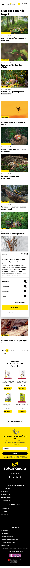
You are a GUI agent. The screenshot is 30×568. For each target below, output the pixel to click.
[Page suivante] (5, 353)
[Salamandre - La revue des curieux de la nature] (11, 3)
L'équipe (3, 517)
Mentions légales (5, 545)
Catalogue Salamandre (7, 536)
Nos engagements (5, 508)
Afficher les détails (20, 302)
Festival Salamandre (6, 497)
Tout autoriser (15, 307)
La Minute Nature (5, 500)
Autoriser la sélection (15, 313)
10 (24, 350)
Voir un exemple (15, 444)
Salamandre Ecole (5, 494)
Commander (7, 388)
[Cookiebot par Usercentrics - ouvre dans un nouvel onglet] (21, 254)
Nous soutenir (4, 520)
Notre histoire (4, 511)
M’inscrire (14, 453)
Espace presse (5, 533)
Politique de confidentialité (8, 542)
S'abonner (24, 3)
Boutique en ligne (5, 488)
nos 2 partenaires (12, 262)
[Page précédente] (2, 350)
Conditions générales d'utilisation (9, 539)
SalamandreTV (5, 491)
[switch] (26, 286)
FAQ (2, 523)
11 (27, 350)
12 (2, 353)
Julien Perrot (4, 514)
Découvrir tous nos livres (14, 421)
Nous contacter (5, 482)
